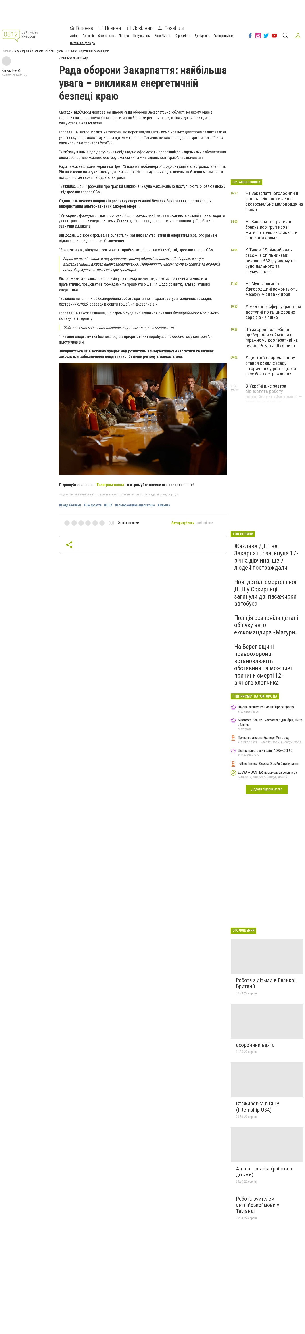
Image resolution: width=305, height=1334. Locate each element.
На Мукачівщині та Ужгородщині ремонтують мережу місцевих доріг (271, 289)
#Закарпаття (93, 505)
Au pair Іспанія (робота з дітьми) (264, 1171)
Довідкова (202, 36)
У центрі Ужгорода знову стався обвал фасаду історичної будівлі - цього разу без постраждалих (270, 365)
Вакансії (88, 36)
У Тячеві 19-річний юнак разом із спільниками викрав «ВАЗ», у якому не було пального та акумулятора (270, 260)
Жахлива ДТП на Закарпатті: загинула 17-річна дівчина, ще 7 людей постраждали (266, 556)
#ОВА (108, 505)
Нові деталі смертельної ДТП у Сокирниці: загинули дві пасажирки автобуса (265, 592)
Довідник (142, 28)
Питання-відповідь (82, 43)
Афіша (74, 36)
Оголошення (106, 36)
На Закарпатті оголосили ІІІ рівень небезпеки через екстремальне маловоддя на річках (274, 201)
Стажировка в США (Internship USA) (258, 1106)
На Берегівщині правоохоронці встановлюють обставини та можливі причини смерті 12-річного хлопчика (263, 664)
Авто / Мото (162, 36)
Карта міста (182, 36)
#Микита (163, 505)
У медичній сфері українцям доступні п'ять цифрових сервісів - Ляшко (273, 312)
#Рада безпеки (70, 505)
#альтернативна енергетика (135, 505)
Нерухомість (141, 36)
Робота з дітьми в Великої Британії (265, 983)
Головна (84, 28)
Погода (124, 36)
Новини (113, 28)
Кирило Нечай (11, 70)
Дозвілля (174, 28)
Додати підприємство (266, 789)
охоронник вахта (255, 1045)
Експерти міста (224, 36)
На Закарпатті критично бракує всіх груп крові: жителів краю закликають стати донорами (271, 229)
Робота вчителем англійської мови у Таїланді (257, 1205)
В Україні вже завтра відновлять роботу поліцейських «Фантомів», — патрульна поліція (273, 394)
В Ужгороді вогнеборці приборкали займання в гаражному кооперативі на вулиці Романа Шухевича (271, 337)
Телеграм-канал (110, 484)
